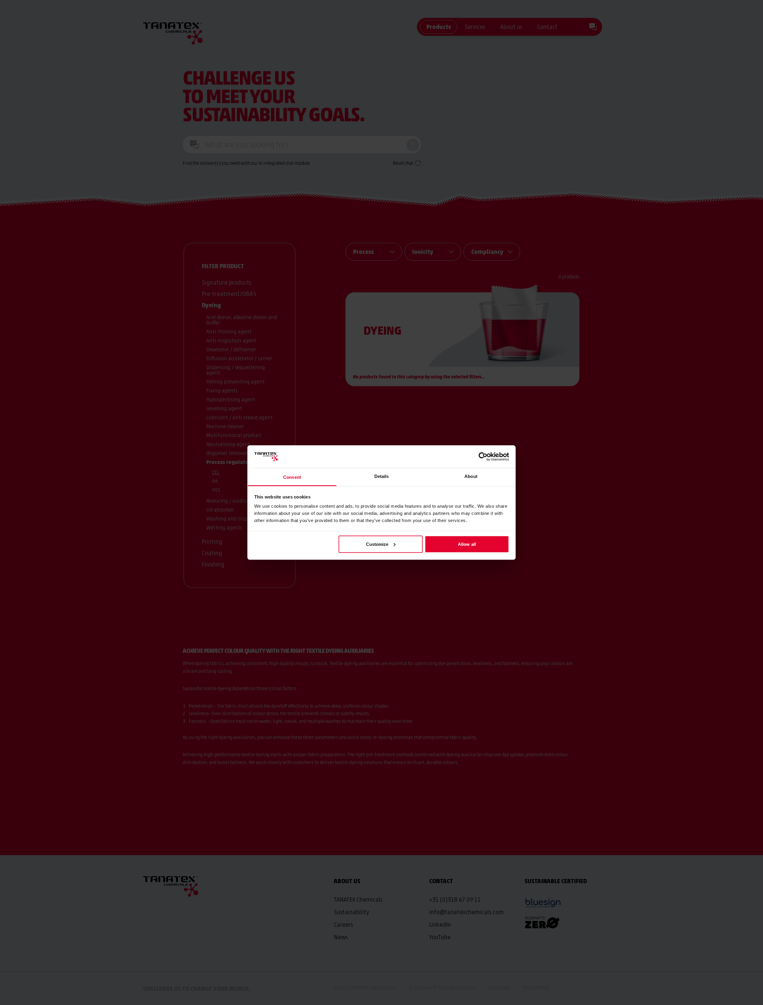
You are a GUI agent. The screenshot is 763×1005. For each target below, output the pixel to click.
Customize (377, 543)
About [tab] (470, 476)
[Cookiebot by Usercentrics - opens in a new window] (483, 456)
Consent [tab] (292, 477)
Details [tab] (381, 476)
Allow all (467, 543)
